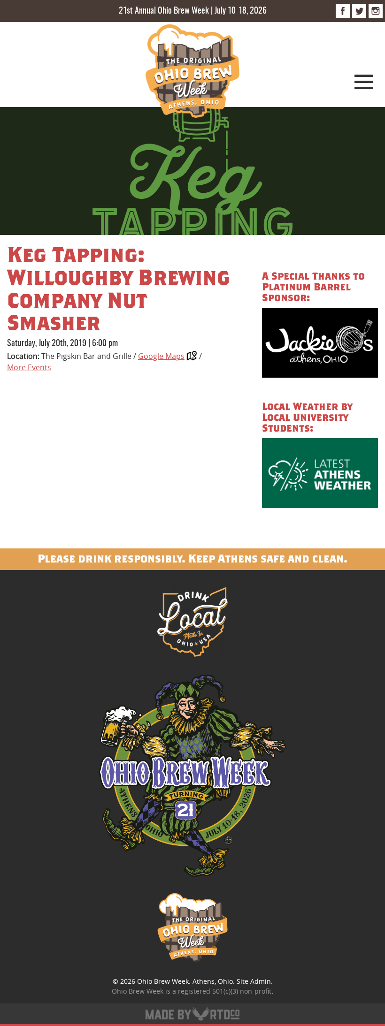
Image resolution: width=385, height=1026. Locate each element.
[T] (359, 11)
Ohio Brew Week (163, 981)
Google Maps (161, 356)
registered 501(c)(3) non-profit (224, 991)
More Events (29, 367)
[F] (343, 11)
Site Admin (254, 981)
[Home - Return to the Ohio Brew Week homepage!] (192, 72)
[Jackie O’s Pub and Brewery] (320, 344)
